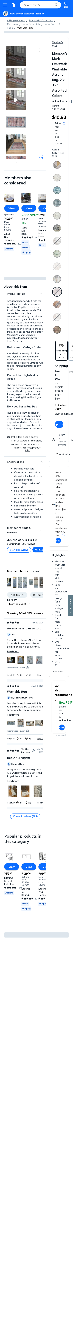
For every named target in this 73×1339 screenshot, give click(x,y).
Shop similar (59, 424)
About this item (15, 286)
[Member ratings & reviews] (41, 529)
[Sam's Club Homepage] (14, 4)
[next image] (16, 162)
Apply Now (58, 540)
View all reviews (19, 549)
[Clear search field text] (51, 4)
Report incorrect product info (27, 449)
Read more (58, 671)
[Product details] (41, 293)
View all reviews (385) (25, 816)
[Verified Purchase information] (33, 750)
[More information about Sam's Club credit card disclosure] (63, 534)
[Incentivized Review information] (27, 667)
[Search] (56, 5)
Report (40, 674)
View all (37, 571)
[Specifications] (41, 462)
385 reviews (28, 543)
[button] (9, 582)
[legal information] (64, 123)
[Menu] (6, 5)
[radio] (57, 165)
